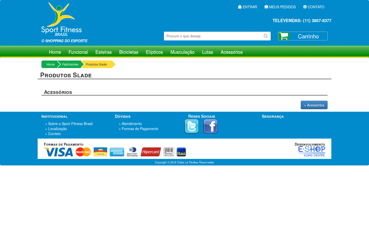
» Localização (56, 128)
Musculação (182, 51)
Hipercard (151, 151)
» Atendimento (130, 123)
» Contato (53, 133)
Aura (100, 151)
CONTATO (315, 6)
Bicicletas (128, 51)
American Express (117, 151)
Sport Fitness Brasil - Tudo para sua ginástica (61, 23)
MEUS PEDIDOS (282, 6)
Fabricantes (70, 64)
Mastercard (83, 151)
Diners (132, 151)
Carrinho (308, 36)
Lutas (207, 51)
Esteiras (103, 51)
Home (55, 51)
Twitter (191, 126)
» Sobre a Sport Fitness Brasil (69, 123)
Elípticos (154, 51)
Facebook (210, 126)
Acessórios (232, 51)
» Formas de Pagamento (138, 128)
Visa (58, 151)
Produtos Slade (96, 64)
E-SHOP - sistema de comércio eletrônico (311, 151)
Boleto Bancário (168, 151)
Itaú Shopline (181, 151)
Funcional (78, 51)
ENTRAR (249, 6)
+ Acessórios (314, 104)
